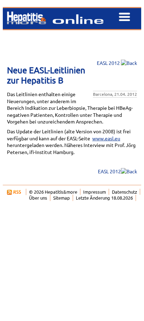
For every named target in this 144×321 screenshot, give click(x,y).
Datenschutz (124, 192)
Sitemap (61, 198)
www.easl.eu (106, 138)
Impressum (94, 192)
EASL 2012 (108, 63)
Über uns (38, 198)
